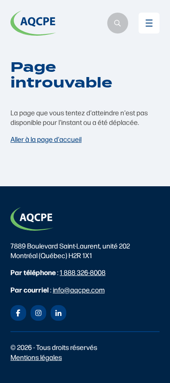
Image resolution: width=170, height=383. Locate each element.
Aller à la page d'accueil (46, 139)
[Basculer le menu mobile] (149, 23)
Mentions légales (36, 357)
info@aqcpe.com (79, 289)
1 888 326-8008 (82, 272)
